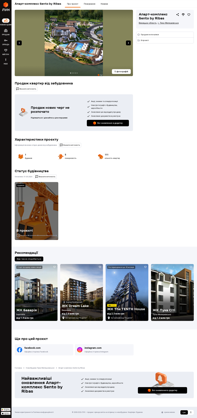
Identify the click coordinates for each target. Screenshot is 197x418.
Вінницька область (148, 23)
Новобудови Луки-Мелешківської (40, 368)
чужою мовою (169, 412)
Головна (18, 368)
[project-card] (36, 292)
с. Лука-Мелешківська (168, 23)
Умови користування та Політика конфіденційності (34, 412)
